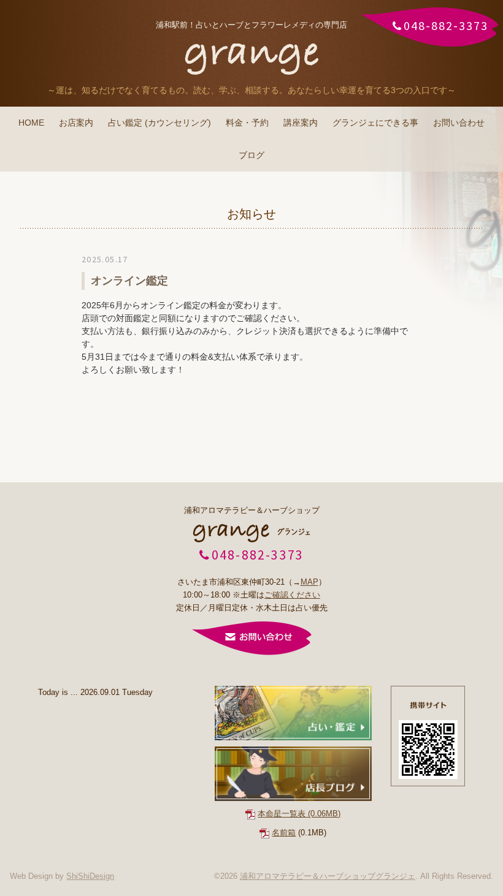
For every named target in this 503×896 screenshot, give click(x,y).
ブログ (251, 155)
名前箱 (284, 832)
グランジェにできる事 (375, 122)
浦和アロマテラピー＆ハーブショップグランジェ (327, 876)
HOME (31, 122)
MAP (309, 582)
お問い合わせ (459, 122)
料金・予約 (247, 122)
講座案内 (300, 122)
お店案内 (76, 122)
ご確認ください (292, 594)
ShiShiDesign (90, 876)
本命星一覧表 (299, 813)
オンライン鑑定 (129, 281)
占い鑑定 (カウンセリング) (159, 122)
